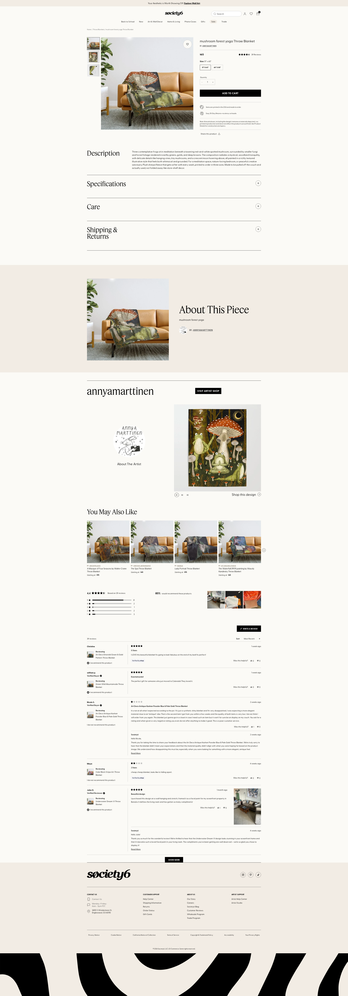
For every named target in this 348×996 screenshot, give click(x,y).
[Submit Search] (215, 14)
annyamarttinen (209, 46)
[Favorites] (251, 13)
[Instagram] (243, 875)
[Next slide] (264, 550)
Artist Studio (237, 902)
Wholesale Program (195, 914)
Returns (146, 906)
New (141, 21)
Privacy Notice (94, 935)
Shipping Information (152, 902)
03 (188, 495)
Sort (238, 638)
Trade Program (193, 918)
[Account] (244, 13)
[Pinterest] (250, 875)
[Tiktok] (258, 875)
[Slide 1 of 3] (93, 44)
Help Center (148, 899)
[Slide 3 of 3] (93, 70)
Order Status (148, 910)
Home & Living (173, 21)
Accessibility (229, 935)
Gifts (203, 21)
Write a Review (251, 629)
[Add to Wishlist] (91, 523)
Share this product (209, 133)
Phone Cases (190, 21)
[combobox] (226, 13)
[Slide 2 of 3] (93, 57)
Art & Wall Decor (155, 21)
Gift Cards (147, 914)
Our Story (191, 899)
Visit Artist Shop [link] (208, 391)
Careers (190, 902)
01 (177, 495)
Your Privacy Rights (252, 935)
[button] (250, 54)
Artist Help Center (239, 899)
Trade (224, 21)
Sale (213, 21)
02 (182, 495)
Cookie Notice (116, 935)
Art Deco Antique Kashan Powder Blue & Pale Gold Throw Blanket (109, 716)
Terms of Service (173, 935)
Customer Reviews (195, 910)
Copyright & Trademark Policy (201, 935)
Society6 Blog (193, 906)
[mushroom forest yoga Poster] (217, 447)
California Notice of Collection (144, 935)
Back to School (128, 21)
